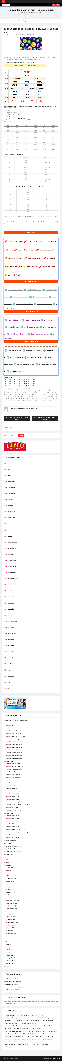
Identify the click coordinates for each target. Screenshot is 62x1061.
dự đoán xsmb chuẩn (10, 1028)
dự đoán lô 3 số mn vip (13, 826)
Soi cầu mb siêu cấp (10, 723)
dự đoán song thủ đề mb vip (14, 763)
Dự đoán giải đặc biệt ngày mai (34, 398)
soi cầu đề (16, 1041)
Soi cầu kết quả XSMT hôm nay (13, 851)
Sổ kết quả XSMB (11, 487)
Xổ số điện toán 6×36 (12, 892)
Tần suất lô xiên (24, 1047)
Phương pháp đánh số (10, 840)
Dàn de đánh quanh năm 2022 (25, 396)
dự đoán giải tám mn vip (13, 824)
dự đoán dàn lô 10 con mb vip (14, 752)
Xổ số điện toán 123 (12, 548)
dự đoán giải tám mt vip (13, 796)
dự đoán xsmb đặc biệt (37, 1028)
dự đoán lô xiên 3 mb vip (13, 777)
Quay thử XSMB (11, 663)
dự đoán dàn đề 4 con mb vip (14, 741)
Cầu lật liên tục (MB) (12, 566)
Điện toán (7, 887)
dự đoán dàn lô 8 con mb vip (14, 769)
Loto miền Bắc (11, 645)
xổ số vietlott (10, 505)
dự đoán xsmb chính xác (23, 1028)
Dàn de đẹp (34, 396)
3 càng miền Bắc (29, 389)
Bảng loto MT (10, 944)
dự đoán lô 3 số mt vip (13, 799)
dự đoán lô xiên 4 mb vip (13, 780)
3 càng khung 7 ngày (19, 389)
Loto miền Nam (11, 651)
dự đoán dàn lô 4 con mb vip (14, 755)
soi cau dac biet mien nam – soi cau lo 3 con (31, 10)
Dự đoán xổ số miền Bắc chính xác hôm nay (15, 1031)
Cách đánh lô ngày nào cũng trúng (41, 1018)
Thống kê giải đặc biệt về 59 (11, 1047)
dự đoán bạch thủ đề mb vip (14, 728)
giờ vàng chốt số (40, 1031)
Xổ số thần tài (10, 554)
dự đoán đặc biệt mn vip (13, 821)
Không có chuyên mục (52, 1031)
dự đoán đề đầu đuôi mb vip (14, 772)
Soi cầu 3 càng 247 (16, 1033)
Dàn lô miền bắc (23, 398)
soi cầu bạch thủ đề (18, 1036)
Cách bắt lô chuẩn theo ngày (11, 1018)
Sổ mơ (9, 688)
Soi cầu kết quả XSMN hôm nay (13, 849)
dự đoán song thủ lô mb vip (14, 782)
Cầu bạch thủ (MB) (12, 560)
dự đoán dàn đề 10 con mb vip (15, 750)
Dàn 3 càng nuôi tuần (47, 394)
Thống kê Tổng (11, 627)
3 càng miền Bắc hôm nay (39, 389)
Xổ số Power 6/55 (11, 875)
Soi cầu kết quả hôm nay (11, 854)
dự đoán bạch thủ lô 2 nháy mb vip (16, 736)
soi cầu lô (7, 1039)
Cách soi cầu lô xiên (25, 1018)
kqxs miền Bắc (21, 62)
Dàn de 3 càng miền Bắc (47, 1020)
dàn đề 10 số (49, 396)
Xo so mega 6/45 (11, 511)
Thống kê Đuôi (11, 615)
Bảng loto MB (10, 949)
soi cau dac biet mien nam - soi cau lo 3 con (24, 34)
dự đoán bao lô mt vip (12, 788)
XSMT (9, 475)
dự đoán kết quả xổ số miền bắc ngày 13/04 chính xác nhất (20, 380)
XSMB (9, 463)
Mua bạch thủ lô (14, 400)
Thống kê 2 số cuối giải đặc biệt (42, 400)
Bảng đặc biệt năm (37, 392)
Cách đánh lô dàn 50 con (16, 394)
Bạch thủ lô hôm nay (48, 391)
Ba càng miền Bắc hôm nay (16, 391)
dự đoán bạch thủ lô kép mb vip (18, 5)
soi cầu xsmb (8, 1041)
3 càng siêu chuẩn (49, 389)
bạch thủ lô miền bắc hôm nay (26, 392)
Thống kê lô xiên (11, 596)
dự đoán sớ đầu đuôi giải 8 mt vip (15, 802)
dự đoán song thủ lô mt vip (14, 810)
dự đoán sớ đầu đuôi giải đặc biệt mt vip (17, 804)
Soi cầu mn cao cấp (10, 813)
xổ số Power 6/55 (11, 517)
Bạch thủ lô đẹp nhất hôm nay (36, 391)
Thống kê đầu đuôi (12, 584)
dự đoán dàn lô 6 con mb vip (14, 758)
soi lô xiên (32, 1041)
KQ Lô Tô (7, 942)
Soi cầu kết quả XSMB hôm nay (13, 846)
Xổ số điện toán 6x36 (12, 542)
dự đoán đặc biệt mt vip (13, 793)
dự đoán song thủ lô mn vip (14, 834)
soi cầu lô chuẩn (15, 1039)
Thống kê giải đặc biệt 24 (24, 1044)
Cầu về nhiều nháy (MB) (13, 578)
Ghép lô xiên (30, 1031)
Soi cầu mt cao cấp (10, 786)
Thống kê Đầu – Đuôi (12, 621)
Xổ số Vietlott (10, 867)
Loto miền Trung (11, 657)
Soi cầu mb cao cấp (10, 761)
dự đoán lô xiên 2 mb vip (13, 774)
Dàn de (54, 394)
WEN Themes (56, 1058)
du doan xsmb (8, 1020)
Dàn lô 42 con (15, 398)
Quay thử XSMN (11, 670)
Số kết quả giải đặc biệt (10, 1044)
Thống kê (10, 536)
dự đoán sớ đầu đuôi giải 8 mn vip (15, 829)
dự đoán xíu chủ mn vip (13, 837)
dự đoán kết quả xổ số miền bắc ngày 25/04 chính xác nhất (20, 385)
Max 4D (9, 529)
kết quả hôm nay (11, 481)
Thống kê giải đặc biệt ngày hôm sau (19, 402)
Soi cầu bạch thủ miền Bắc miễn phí (26, 400)
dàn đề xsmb (9, 398)
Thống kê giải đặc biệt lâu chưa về (40, 1044)
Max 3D (9, 523)
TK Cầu (7, 898)
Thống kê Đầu (11, 609)
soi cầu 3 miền (8, 1036)
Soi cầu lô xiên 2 (26, 1039)
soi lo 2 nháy (24, 1041)
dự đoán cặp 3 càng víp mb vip (15, 739)
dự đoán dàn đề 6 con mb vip (14, 744)
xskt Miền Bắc (18, 106)
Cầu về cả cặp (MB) (12, 572)
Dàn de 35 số (14, 396)
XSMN (9, 469)
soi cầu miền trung (47, 1039)
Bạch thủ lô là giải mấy (13, 392)
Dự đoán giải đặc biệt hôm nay (12, 1023)
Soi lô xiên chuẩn (41, 1041)
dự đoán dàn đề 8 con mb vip (14, 747)
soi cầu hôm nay (50, 1036)
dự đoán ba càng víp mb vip (14, 725)
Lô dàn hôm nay (45, 398)
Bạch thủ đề (25, 391)
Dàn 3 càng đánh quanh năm (32, 1020)
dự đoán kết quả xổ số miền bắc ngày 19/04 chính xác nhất (20, 383)
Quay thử (7, 952)
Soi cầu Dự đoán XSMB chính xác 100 (34, 1036)
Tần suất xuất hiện (12, 633)
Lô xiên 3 (7, 1033)
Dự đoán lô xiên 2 (33, 1025)
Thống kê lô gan (11, 590)
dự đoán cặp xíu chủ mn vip (14, 815)
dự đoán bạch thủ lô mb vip (14, 733)
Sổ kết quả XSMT (11, 499)
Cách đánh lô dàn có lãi (27, 394)
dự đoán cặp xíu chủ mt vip (14, 791)
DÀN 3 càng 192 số (18, 1020)
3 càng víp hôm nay (9, 1015)
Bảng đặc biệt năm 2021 (37, 1015)
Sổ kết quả (8, 865)
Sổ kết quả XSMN (11, 493)
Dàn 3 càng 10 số (37, 394)
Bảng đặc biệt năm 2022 (48, 392)
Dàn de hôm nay (41, 396)
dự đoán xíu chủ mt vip (13, 807)
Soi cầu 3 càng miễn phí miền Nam (47, 1033)
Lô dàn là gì (52, 398)
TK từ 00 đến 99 (11, 639)
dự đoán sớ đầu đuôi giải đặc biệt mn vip (17, 832)
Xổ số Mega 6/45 (11, 878)
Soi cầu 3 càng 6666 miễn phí (30, 1033)
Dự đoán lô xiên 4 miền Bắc (46, 1025)
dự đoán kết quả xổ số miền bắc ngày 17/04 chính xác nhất (20, 382)
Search (21, 435)
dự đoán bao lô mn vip (13, 818)
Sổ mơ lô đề (8, 843)
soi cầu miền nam (36, 1039)
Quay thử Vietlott (11, 682)
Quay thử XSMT (11, 676)
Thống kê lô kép (11, 603)
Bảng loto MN (10, 947)
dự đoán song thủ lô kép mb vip (15, 766)
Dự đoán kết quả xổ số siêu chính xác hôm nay (15, 1025)
